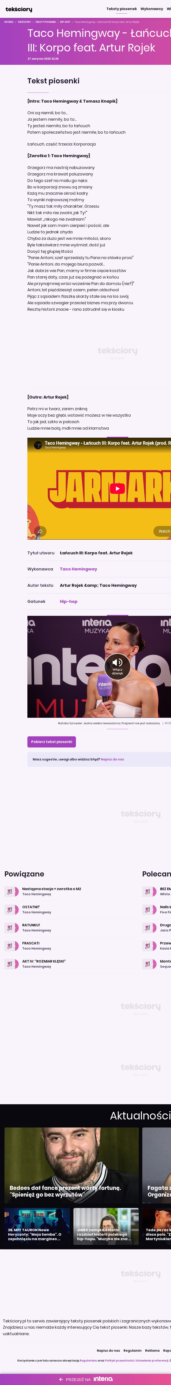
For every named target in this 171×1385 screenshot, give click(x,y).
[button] (122, 9)
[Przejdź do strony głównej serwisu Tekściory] (18, 9)
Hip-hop (65, 22)
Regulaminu (88, 1360)
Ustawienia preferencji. (152, 1360)
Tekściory (24, 22)
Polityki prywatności (119, 1360)
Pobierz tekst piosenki (51, 741)
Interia (8, 22)
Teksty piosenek (45, 22)
